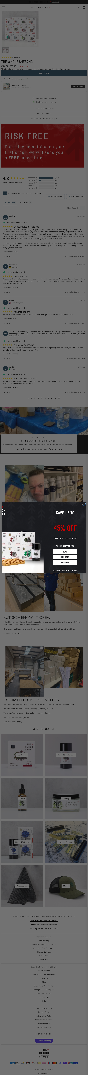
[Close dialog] (84, 504)
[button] (65, 551)
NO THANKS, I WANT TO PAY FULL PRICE (65, 569)
